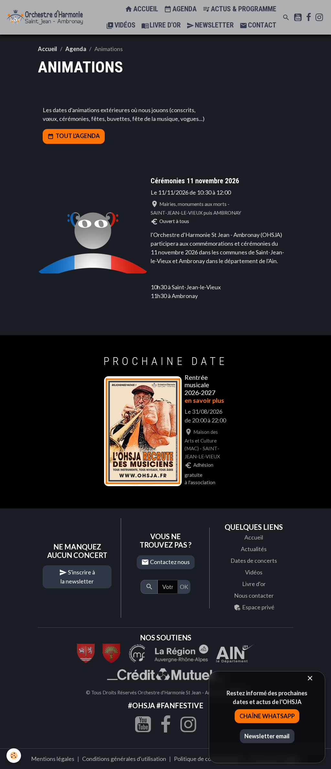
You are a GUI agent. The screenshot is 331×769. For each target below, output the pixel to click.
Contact (261, 25)
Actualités (254, 548)
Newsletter (213, 25)
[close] (309, 678)
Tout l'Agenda (78, 135)
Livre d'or (164, 25)
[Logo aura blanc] (181, 652)
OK (184, 586)
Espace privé (257, 607)
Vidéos (124, 25)
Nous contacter (254, 595)
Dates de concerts (253, 560)
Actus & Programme (242, 9)
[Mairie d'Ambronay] (111, 652)
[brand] (45, 17)
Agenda (184, 9)
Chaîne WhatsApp (267, 716)
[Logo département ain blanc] (137, 652)
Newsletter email (267, 736)
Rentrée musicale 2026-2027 (200, 385)
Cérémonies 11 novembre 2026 (195, 181)
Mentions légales (52, 758)
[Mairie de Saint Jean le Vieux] (86, 652)
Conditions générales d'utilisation (124, 758)
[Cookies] (13, 755)
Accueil (145, 9)
